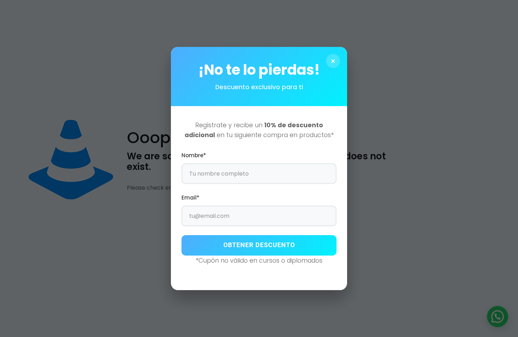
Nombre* (193, 155)
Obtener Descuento (259, 245)
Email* (190, 197)
